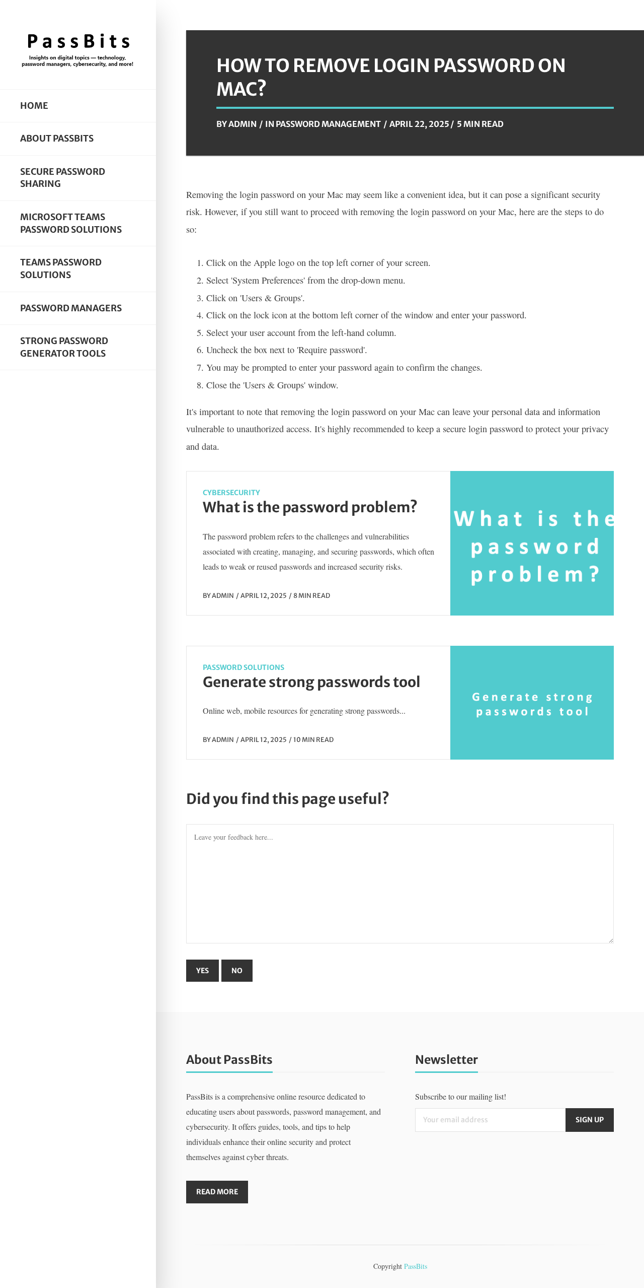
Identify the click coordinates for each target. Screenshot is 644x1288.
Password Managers (71, 308)
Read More (217, 1191)
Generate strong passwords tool (312, 682)
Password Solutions (243, 667)
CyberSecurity (231, 492)
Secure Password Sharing (62, 178)
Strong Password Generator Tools (64, 347)
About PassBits (57, 138)
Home (34, 105)
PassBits (415, 1266)
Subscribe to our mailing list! (460, 1096)
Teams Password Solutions (61, 269)
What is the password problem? (310, 507)
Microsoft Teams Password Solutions (71, 223)
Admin (242, 124)
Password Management (328, 124)
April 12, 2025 (263, 595)
